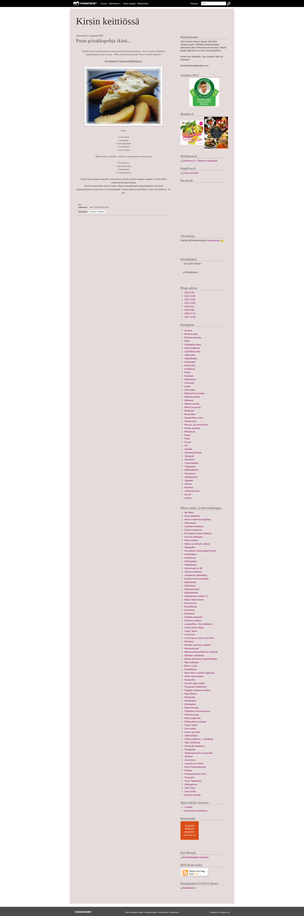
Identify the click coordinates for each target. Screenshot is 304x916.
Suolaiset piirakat (193, 452)
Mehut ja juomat (192, 407)
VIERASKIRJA (191, 470)
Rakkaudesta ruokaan (195, 721)
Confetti (188, 807)
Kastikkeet (189, 369)
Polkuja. (188, 770)
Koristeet (188, 376)
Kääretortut (190, 379)
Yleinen (188, 484)
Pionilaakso (190, 704)
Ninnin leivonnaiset (193, 676)
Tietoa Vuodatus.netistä (134, 912)
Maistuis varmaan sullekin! (197, 645)
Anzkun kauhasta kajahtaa (197, 519)
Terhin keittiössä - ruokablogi (198, 739)
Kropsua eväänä (192, 620)
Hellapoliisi (189, 547)
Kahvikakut (189, 362)
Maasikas (189, 641)
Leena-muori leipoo (194, 627)
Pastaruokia (190, 421)
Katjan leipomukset (193, 599)
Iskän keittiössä (192, 348)
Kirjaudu (194, 3)
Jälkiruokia (189, 355)
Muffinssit (189, 411)
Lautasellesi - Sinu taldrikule (198, 624)
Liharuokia (189, 390)
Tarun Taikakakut (192, 781)
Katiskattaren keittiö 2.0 (196, 596)
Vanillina (188, 756)
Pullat (187, 438)
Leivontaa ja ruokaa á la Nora (199, 638)
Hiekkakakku (190, 565)
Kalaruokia (189, 365)
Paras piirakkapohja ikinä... (103, 41)
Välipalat (188, 480)
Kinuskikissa (190, 606)
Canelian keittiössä (193, 526)
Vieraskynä (190, 473)
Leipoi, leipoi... (191, 631)
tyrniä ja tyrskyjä (192, 795)
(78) (189, 292)
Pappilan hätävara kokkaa (197, 690)
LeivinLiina (189, 634)
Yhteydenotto (174, 912)
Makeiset (188, 400)
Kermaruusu (190, 603)
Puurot (187, 442)
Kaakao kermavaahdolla (196, 579)
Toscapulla (189, 749)
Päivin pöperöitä (192, 718)
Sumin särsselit (192, 732)
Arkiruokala (190, 523)
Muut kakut (190, 414)
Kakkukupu (190, 586)
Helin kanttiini (191, 540)
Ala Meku (189, 512)
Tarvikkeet (189, 459)
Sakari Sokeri (191, 725)
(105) (189, 303)
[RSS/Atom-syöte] (194, 872)
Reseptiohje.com (190, 835)
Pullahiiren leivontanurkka (197, 711)
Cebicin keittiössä (193, 530)
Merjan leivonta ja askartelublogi (200, 659)
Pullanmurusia (191, 715)
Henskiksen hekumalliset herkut (200, 551)
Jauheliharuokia (192, 351)
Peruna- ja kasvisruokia (196, 425)
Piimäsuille (189, 697)
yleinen (188, 498)
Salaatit (188, 449)
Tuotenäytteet (191, 463)
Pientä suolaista (192, 428)
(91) (189, 306)
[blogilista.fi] (189, 173)
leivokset (188, 487)
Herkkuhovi (190, 558)
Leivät (187, 386)
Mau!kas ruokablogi (194, 655)
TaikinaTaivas (191, 735)
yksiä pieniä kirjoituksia (195, 811)
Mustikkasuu (190, 669)
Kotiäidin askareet (193, 617)
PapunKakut (190, 694)
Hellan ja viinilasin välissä (197, 544)
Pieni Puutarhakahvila (195, 767)
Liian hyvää (190, 791)
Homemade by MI (193, 568)
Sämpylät (189, 456)
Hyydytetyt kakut (192, 344)
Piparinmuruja (191, 708)
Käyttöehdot (163, 912)
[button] (120, 3)
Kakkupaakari (191, 592)
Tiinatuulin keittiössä (194, 746)
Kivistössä (189, 610)
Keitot (187, 372)
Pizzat (187, 435)
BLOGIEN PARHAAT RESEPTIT (189, 829)
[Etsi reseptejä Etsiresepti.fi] (194, 857)
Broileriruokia (191, 334)
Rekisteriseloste (151, 912)
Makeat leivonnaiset (194, 393)
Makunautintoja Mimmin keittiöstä (201, 652)
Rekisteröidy (142, 3)
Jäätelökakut (190, 358)
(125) (190, 299)
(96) (189, 310)
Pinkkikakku (190, 701)
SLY (186, 445)
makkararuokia (191, 491)
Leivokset (189, 383)
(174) (190, 313)
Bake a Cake (190, 666)
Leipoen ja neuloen (194, 763)
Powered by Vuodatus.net (220, 912)
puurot (187, 494)
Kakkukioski (190, 582)
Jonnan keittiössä (193, 572)
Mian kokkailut (191, 662)
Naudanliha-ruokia (193, 418)
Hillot (186, 341)
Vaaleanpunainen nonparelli (198, 753)
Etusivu (104, 3)
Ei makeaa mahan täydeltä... (198, 533)
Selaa (129, 3)
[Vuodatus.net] (83, 912)
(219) (190, 317)
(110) (189, 296)
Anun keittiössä (192, 516)
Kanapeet (189, 777)
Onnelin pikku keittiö (194, 683)
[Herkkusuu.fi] (198, 160)
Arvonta (188, 330)
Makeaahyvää (191, 648)
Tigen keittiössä (192, 742)
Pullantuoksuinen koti (195, 774)
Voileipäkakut (191, 477)
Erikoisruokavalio (192, 337)
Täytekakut (190, 466)
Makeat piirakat (97, 212)
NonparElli (189, 680)
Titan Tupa (189, 788)
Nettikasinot (114, 3)
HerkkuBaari (190, 554)
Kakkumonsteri (191, 589)
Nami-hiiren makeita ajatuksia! (199, 673)
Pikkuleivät (189, 432)
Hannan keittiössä (193, 537)
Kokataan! (189, 613)
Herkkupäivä (190, 561)
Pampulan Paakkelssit (195, 687)
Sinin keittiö (190, 728)
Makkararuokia (191, 404)
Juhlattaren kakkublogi (195, 575)
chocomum (190, 760)
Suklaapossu (190, 784)
